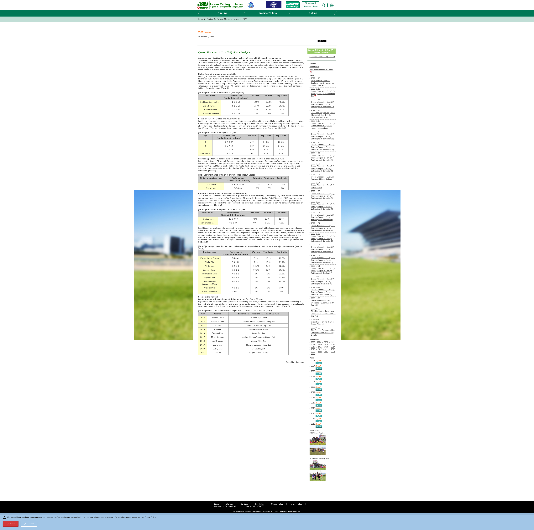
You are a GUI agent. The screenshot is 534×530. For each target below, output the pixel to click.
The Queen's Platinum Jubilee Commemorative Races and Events (323, 332)
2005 (313, 354)
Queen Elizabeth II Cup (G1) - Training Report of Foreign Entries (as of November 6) (323, 206)
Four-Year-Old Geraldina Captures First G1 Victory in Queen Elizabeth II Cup (322, 83)
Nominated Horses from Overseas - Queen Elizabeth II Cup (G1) (323, 303)
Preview (313, 63)
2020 (320, 345)
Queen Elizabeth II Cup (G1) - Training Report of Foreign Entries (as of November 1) (323, 260)
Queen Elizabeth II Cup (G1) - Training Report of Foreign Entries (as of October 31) (323, 271)
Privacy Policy (296, 504)
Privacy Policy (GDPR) (254, 506)
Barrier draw (314, 67)
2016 (320, 347)
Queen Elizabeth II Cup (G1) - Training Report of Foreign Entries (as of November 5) (323, 217)
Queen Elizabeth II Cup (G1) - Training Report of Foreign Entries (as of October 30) (323, 281)
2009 (313, 352)
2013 (313, 349)
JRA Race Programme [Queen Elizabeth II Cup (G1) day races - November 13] (323, 115)
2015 (326, 347)
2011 (326, 349)
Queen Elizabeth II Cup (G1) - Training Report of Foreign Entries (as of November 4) (323, 228)
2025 (313, 342)
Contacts (244, 504)
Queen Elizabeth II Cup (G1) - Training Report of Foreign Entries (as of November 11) (323, 136)
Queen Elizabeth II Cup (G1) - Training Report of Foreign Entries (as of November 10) (323, 147)
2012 (320, 349)
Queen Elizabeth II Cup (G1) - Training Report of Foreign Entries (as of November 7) (323, 196)
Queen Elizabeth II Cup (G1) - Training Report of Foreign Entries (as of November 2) (323, 249)
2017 (313, 347)
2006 (333, 352)
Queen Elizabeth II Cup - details (322, 57)
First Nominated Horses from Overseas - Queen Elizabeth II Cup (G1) (323, 313)
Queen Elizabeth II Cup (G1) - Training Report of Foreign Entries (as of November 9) (323, 158)
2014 (333, 347)
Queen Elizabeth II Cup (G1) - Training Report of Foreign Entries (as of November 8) (323, 168)
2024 (319, 342)
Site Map (229, 504)
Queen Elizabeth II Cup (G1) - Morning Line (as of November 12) (323, 93)
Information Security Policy (226, 506)
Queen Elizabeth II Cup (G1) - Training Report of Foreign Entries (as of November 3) (323, 238)
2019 (326, 345)
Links (216, 504)
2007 (326, 352)
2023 (326, 342)
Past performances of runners (321, 70)
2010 (333, 349)
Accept (11, 523)
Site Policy (259, 504)
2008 (320, 352)
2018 (333, 345)
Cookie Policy (277, 504)
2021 (313, 345)
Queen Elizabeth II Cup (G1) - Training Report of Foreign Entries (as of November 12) (323, 104)
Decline (29, 523)
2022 (332, 342)
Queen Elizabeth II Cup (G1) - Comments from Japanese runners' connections (323, 125)
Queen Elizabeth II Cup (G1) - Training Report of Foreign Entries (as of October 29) (323, 292)
